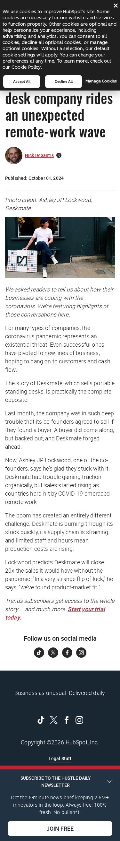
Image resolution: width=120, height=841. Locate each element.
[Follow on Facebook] (67, 652)
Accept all (21, 81)
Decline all (64, 81)
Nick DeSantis (39, 155)
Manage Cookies (101, 81)
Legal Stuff (60, 758)
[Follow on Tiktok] (39, 652)
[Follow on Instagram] (81, 652)
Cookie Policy (26, 67)
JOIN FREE (60, 828)
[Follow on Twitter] (53, 652)
